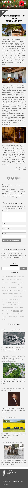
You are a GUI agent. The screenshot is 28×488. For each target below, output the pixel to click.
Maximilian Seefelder (8, 307)
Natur (3, 310)
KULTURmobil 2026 (8, 417)
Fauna (22, 287)
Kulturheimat (14, 6)
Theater (15, 313)
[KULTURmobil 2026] (14, 431)
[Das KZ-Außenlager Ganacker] (14, 345)
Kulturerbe (4, 299)
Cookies (5, 484)
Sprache (4, 313)
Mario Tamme (17, 304)
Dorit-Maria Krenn (12, 287)
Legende (11, 304)
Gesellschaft (16, 290)
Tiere (19, 313)
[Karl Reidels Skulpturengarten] (14, 458)
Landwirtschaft (17, 302)
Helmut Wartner (7, 294)
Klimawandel (16, 296)
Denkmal (4, 288)
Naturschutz (8, 310)
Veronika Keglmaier (14, 316)
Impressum (6, 481)
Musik (21, 307)
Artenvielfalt (10, 276)
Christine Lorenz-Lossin (17, 279)
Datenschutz (18, 481)
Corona (19, 284)
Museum (16, 307)
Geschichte (8, 291)
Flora (3, 290)
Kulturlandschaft (13, 299)
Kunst (3, 302)
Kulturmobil (22, 299)
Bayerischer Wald (19, 277)
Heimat (23, 291)
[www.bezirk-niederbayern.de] (10, 473)
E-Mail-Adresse (6, 228)
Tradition (5, 317)
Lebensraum (5, 305)
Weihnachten (4, 319)
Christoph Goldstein (9, 282)
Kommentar (5, 210)
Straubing (9, 314)
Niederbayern (17, 311)
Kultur (21, 296)
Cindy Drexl (20, 282)
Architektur (4, 276)
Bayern (4, 279)
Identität (16, 293)
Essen (18, 287)
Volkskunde (22, 316)
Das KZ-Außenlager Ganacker (11, 330)
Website (4, 234)
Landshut (9, 302)
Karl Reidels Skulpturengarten (11, 442)
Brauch (9, 279)
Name (4, 223)
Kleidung (20, 293)
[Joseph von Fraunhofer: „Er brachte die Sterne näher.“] (14, 406)
